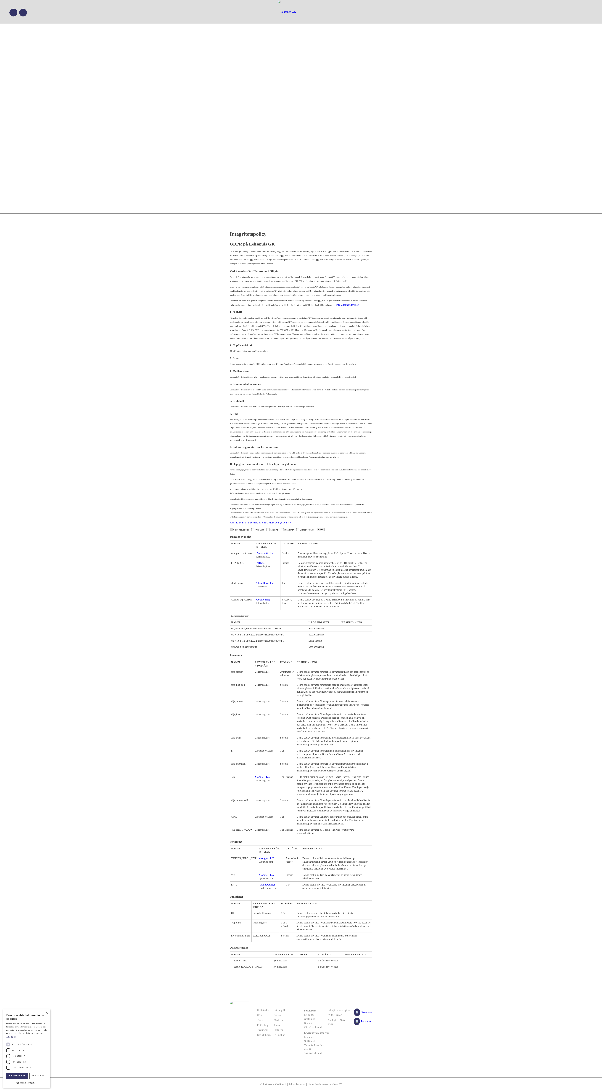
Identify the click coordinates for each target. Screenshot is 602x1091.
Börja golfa (280, 1010)
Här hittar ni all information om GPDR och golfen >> (260, 522)
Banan (277, 1015)
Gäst (259, 1015)
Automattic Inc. (265, 553)
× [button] (46, 1013)
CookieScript (263, 599)
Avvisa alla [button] (38, 1075)
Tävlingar (262, 1029)
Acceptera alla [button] (17, 1075)
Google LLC (262, 776)
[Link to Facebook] (13, 12)
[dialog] (26, 1048)
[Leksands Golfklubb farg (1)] (300, 12)
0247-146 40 (335, 1015)
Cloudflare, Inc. (265, 582)
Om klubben (264, 1034)
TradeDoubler (267, 884)
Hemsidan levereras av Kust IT (325, 1084)
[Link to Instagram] (23, 12)
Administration (297, 1084)
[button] (26, 1083)
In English (279, 1034)
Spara (320, 529)
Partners (278, 1029)
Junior (277, 1025)
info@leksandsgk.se (347, 304)
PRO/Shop (263, 1025)
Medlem (278, 1020)
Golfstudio (263, 1010)
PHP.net (260, 562)
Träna (260, 1020)
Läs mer (11, 1036)
